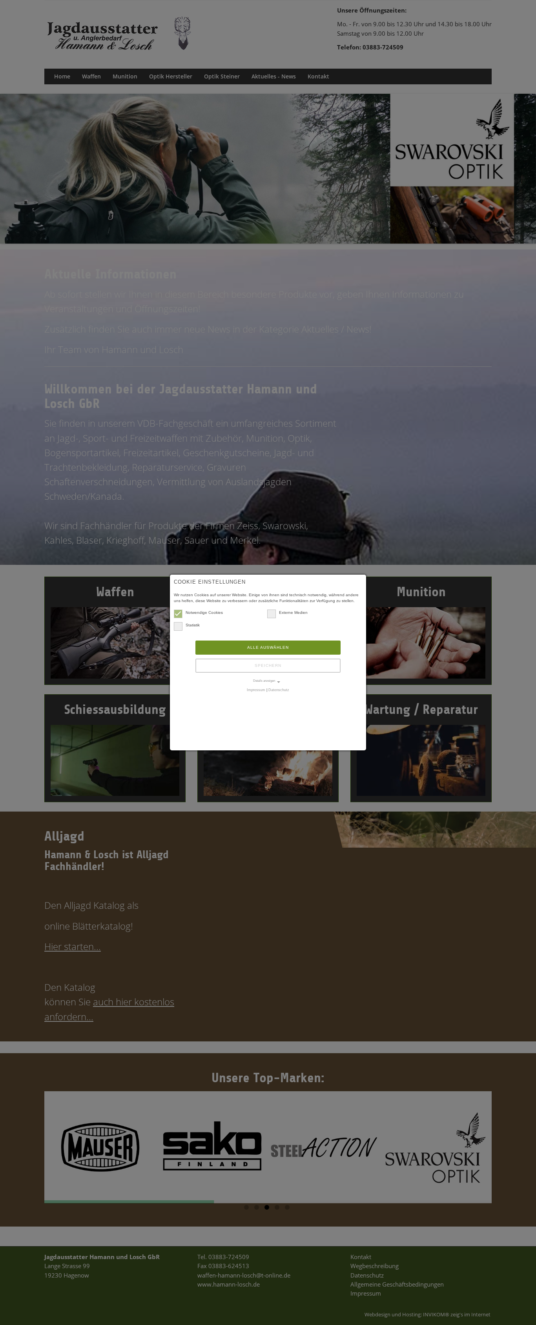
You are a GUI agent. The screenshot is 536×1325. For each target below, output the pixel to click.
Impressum (256, 690)
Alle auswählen (268, 647)
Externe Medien (293, 612)
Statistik (193, 625)
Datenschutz (278, 690)
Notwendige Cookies (204, 612)
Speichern (268, 665)
